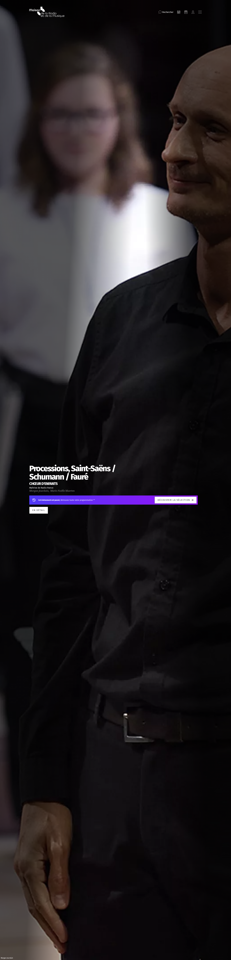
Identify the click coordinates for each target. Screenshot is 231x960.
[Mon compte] (193, 12)
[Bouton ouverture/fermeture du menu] (200, 12)
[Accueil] (46, 12)
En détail (38, 510)
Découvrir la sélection (174, 500)
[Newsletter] (186, 12)
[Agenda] (178, 12)
